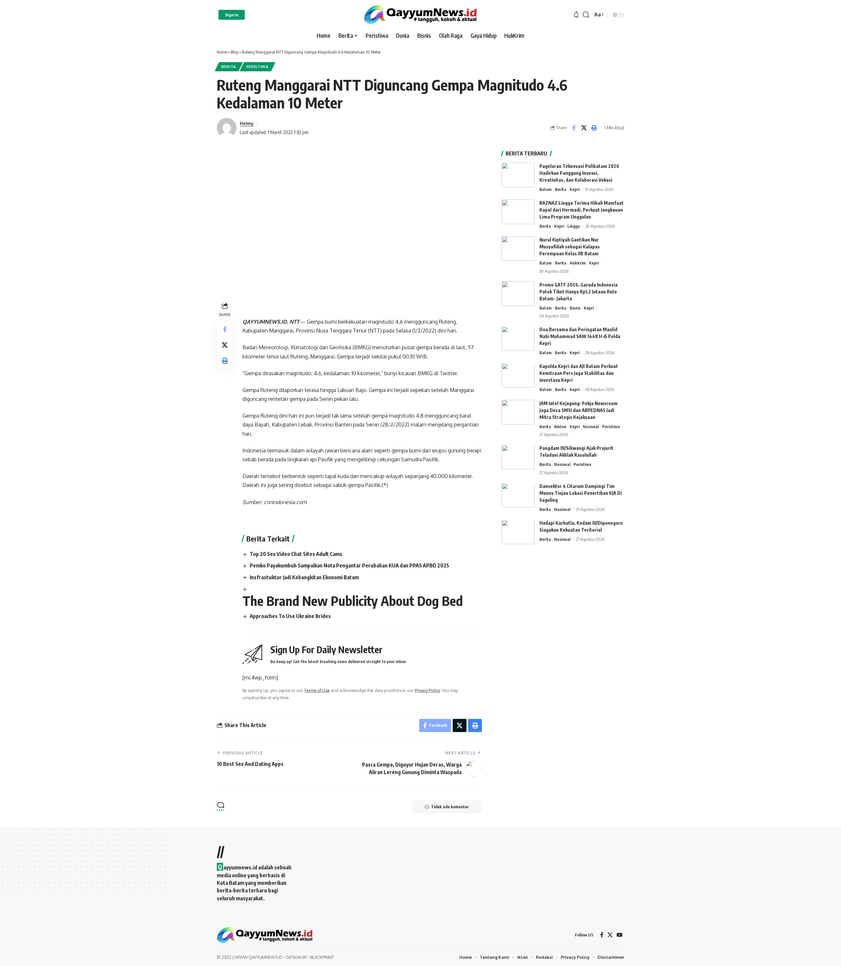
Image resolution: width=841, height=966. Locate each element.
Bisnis (575, 307)
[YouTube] (619, 935)
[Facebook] (602, 935)
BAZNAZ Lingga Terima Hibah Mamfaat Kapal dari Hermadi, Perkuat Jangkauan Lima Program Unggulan (581, 209)
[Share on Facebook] (573, 128)
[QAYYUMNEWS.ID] (420, 14)
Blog (234, 52)
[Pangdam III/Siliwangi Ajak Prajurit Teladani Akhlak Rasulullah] (518, 457)
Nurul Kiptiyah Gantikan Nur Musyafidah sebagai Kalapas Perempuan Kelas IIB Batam (569, 246)
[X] (610, 935)
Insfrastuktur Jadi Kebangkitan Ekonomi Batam (304, 577)
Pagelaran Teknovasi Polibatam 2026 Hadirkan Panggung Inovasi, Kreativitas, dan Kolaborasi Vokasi (579, 173)
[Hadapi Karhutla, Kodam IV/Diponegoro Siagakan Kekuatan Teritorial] (518, 532)
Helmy (246, 123)
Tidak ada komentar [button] (450, 806)
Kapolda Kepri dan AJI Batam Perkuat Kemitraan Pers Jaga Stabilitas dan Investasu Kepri (578, 373)
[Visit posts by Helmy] (227, 128)
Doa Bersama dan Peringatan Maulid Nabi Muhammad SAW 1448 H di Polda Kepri (579, 336)
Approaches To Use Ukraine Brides (290, 616)
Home (222, 52)
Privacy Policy (427, 690)
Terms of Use (317, 690)
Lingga (573, 226)
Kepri (575, 189)
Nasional (591, 426)
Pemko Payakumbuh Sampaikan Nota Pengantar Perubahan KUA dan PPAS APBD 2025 (349, 565)
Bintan (560, 426)
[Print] (594, 128)
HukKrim (578, 262)
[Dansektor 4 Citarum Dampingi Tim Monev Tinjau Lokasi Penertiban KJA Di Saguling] (518, 495)
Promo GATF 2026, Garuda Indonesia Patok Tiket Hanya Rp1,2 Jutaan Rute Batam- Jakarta (578, 291)
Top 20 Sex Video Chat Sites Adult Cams (296, 554)
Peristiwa (257, 66)
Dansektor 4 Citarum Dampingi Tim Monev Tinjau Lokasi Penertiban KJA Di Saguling (580, 493)
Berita (228, 66)
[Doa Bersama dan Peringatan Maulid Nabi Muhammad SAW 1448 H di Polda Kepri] (518, 338)
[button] (231, 15)
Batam (545, 189)
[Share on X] (583, 128)
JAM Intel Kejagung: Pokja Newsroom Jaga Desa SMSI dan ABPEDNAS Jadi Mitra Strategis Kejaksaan (578, 410)
